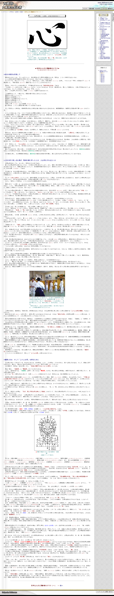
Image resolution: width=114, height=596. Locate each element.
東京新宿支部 (104, 40)
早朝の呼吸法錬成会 (105, 57)
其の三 (104, 33)
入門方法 (11, 12)
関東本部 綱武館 (105, 34)
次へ (61, 585)
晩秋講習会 (102, 48)
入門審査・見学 (104, 19)
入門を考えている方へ (105, 21)
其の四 (102, 76)
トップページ (4, 12)
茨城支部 (103, 36)
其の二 (104, 31)
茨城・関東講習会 (104, 47)
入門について (103, 17)
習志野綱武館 (104, 35)
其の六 (102, 79)
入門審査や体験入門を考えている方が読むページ (105, 24)
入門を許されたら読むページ (105, 27)
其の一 (104, 30)
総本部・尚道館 (19, 12)
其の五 (102, 78)
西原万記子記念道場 (105, 38)
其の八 (102, 82)
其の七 (102, 80)
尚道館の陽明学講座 (105, 58)
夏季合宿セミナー (104, 42)
